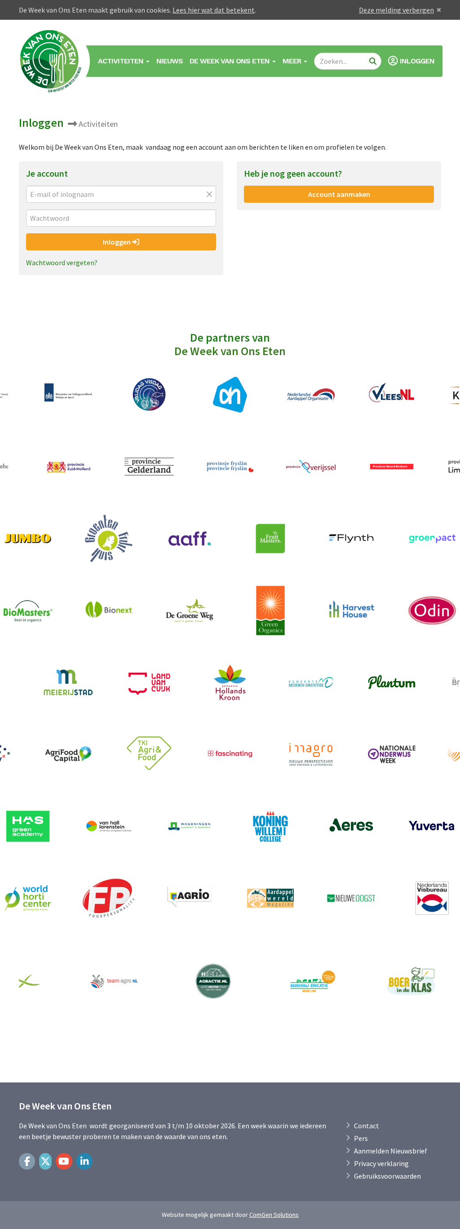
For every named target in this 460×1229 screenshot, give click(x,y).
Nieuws (169, 61)
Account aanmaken (339, 194)
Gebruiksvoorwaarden (387, 1175)
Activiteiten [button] (121, 61)
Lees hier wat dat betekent (213, 9)
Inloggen (117, 241)
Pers (361, 1138)
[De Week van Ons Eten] (51, 61)
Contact (366, 1125)
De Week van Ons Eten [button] (230, 61)
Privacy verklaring (381, 1163)
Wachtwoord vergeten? (61, 262)
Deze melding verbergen (396, 9)
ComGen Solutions (274, 1215)
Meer (293, 61)
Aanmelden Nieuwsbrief (390, 1150)
